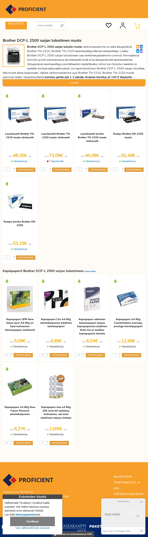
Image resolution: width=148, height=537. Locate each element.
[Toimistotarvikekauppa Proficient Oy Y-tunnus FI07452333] (28, 481)
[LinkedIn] (141, 46)
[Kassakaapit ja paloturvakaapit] (73, 528)
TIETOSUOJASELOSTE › (129, 494)
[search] (62, 24)
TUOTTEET (17, 23)
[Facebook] (141, 51)
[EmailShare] (137, 46)
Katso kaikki (90, 271)
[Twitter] (137, 51)
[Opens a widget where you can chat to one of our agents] (123, 516)
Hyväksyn (32, 521)
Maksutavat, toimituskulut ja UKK (74, 534)
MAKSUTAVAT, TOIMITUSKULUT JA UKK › (127, 482)
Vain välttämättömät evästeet (32, 528)
